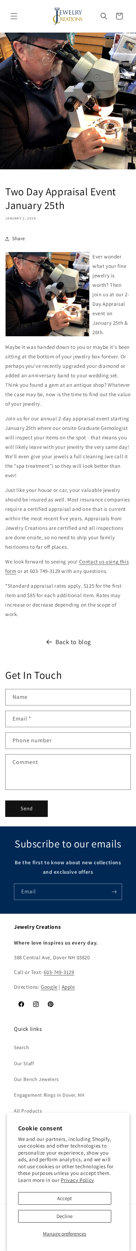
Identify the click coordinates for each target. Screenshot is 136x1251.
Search (21, 1047)
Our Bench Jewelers (36, 1079)
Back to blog (73, 642)
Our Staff (24, 1063)
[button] (14, 16)
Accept (64, 1198)
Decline (64, 1216)
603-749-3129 (59, 972)
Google (49, 986)
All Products (28, 1111)
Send (27, 808)
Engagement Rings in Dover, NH (49, 1095)
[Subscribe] (114, 892)
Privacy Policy (77, 1180)
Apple (68, 986)
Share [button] (18, 238)
